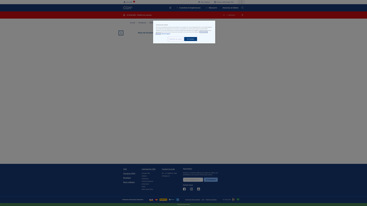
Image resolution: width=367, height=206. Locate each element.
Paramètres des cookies (175, 39)
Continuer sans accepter (162, 24)
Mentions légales (165, 34)
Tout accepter (190, 39)
